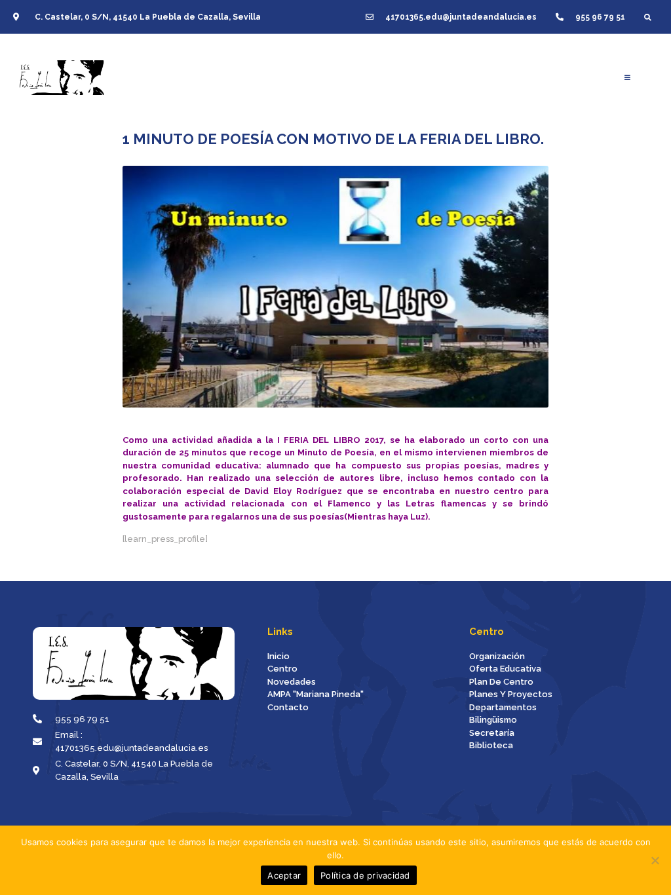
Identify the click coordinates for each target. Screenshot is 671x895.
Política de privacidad (365, 875)
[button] (648, 17)
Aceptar (284, 875)
